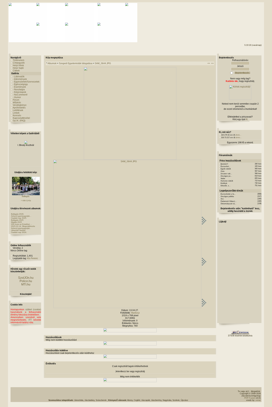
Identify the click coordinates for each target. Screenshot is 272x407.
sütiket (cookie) (33, 309)
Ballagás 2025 (17, 220)
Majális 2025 (16, 222)
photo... (238, 135)
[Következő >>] (204, 307)
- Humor (17, 97)
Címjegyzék (19, 63)
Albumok (52, 63)
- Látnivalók (18, 76)
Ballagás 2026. (17, 214)
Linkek (16, 113)
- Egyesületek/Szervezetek (26, 81)
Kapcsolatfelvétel (21, 118)
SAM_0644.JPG (103, 63)
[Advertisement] (246, 17)
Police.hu (26, 281)
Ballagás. (26, 196)
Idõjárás (17, 102)
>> (212, 63)
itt (246, 119)
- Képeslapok (19, 92)
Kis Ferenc (32, 258)
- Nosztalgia (19, 89)
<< (208, 63)
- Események (19, 87)
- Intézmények (20, 79)
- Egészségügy (20, 84)
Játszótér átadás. (18, 230)
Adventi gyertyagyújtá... (21, 216)
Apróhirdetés (19, 107)
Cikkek (16, 70)
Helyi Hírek (18, 65)
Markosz (135, 313)
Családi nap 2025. (19, 218)
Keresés (17, 115)
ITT (30, 320)
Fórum (16, 100)
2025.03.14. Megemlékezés (23, 226)
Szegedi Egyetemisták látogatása (75, 63)
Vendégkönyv (19, 105)
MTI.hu (25, 284)
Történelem (18, 60)
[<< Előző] (130, 159)
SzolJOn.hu (25, 277)
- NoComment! (20, 94)
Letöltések (18, 110)
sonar (258, 400)
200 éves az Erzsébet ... (21, 224)
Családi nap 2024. (19, 232)
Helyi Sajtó (18, 68)
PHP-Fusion (249, 398)
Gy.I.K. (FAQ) (19, 120)
